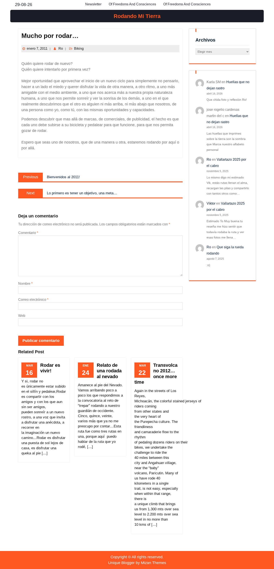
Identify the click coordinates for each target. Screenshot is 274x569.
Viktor (211, 203)
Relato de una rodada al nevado (109, 370)
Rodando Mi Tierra (137, 16)
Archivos (205, 40)
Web (21, 315)
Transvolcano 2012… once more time (155, 373)
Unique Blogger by (137, 563)
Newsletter (93, 4)
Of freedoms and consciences (132, 4)
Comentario (28, 233)
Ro (60, 48)
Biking (79, 48)
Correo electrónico (33, 299)
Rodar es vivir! (50, 367)
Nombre (25, 283)
